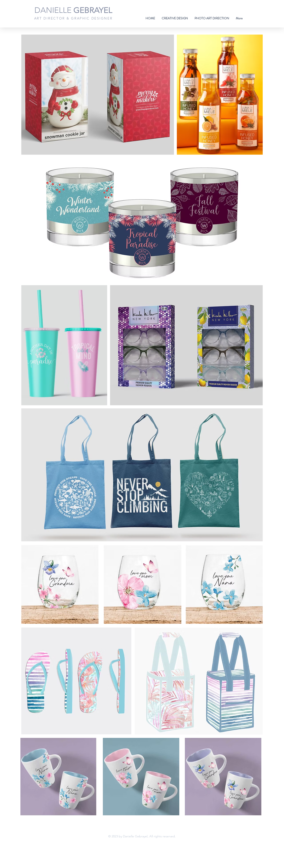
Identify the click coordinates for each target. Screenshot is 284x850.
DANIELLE (73, 10)
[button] (174, 18)
